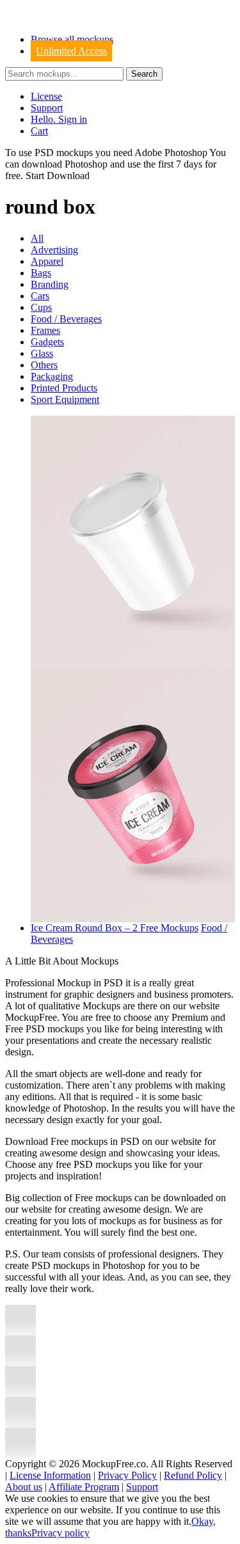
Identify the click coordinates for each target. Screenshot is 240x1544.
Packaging (52, 376)
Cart (39, 130)
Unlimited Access (71, 50)
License (46, 96)
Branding (49, 284)
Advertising (54, 249)
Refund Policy (193, 1475)
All (37, 238)
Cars (40, 295)
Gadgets (47, 341)
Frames (45, 330)
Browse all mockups (72, 39)
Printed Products (64, 387)
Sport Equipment (65, 399)
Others (44, 364)
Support (47, 107)
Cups (41, 307)
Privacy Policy (127, 1475)
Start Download (58, 175)
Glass (42, 353)
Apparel (47, 261)
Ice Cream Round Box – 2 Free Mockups (114, 927)
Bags (41, 272)
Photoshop (86, 164)
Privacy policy (60, 1532)
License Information (50, 1475)
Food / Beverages (66, 318)
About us (23, 1486)
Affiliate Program (84, 1486)
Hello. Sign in (59, 119)
